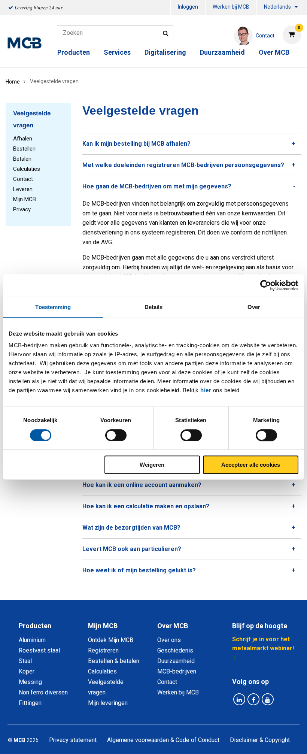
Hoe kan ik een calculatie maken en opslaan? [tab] (145, 506)
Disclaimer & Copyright (260, 740)
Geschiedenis (175, 650)
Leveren (23, 189)
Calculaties (26, 169)
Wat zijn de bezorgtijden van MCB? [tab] (131, 527)
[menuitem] (188, 7)
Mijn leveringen (108, 702)
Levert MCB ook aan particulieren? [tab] (131, 548)
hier (205, 390)
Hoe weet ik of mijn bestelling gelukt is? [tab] (139, 570)
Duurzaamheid (222, 52)
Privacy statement (73, 740)
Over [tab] (253, 307)
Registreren (103, 650)
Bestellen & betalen (113, 660)
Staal (25, 660)
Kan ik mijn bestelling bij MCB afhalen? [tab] (136, 143)
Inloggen (188, 7)
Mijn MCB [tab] (103, 626)
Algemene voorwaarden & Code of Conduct (163, 740)
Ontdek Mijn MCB (110, 640)
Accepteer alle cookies (250, 464)
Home (13, 82)
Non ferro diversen (43, 692)
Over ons (169, 640)
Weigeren (152, 464)
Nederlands (277, 7)
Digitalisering (165, 52)
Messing (30, 681)
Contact (23, 179)
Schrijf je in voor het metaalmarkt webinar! (263, 644)
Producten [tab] (35, 626)
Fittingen (30, 702)
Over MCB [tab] (172, 626)
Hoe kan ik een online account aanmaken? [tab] (141, 484)
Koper (26, 671)
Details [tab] (154, 307)
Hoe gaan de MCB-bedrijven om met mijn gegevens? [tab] (156, 186)
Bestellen (24, 148)
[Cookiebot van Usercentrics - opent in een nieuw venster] (265, 285)
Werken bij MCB (231, 7)
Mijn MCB (24, 199)
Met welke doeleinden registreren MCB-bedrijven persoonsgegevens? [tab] (183, 165)
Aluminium (32, 640)
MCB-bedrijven (176, 671)
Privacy (22, 209)
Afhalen (22, 138)
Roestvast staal (39, 650)
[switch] (116, 435)
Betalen (22, 158)
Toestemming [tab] (53, 307)
